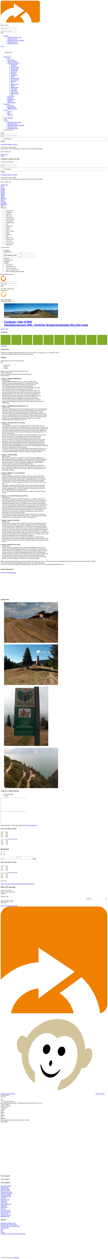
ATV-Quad (14, 89)
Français (3, 194)
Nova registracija (8, 117)
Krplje (12, 76)
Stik (8, 113)
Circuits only (9, 264)
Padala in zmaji (15, 93)
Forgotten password (12, 43)
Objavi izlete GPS (12, 39)
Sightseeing (14, 90)
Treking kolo (14, 70)
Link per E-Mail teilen (29, 884)
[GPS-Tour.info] (54, 22)
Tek (12, 82)
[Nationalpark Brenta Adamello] (54, 716)
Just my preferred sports (12, 270)
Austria (3, 329)
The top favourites (12, 61)
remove (6, 901)
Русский (3, 201)
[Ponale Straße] (54, 768)
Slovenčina (4, 203)
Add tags (3, 896)
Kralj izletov (10, 105)
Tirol (7, 329)
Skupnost (6, 104)
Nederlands (4, 198)
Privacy (3, 1232)
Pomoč (6, 36)
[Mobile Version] (4, 346)
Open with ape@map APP (8, 1093)
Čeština (3, 188)
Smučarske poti (15, 78)
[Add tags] (54, 898)
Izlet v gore (14, 72)
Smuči (7, 229)
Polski (2, 200)
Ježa (12, 95)
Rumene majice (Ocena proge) (9, 1224)
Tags (7, 896)
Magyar (3, 195)
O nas (6, 110)
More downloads (100, 1093)
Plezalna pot (14, 75)
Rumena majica (11, 107)
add (2, 901)
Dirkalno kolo (14, 69)
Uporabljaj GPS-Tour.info (14, 37)
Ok (2, 1121)
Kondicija (6, 261)
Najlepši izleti (11, 60)
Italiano (3, 197)
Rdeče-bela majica (12, 108)
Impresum (10, 114)
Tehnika (6, 263)
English (3, 191)
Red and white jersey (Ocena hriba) (10, 1226)
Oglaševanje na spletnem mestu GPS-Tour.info (13, 1233)
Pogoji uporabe (5, 1227)
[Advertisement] (54, 585)
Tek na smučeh (15, 79)
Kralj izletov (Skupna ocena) (8, 1223)
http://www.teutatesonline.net (8, 572)
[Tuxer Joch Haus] (54, 622)
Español (3, 192)
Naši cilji (9, 111)
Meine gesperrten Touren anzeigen (15, 271)
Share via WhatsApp (16, 884)
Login (2, 46)
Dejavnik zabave (8, 260)
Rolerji (12, 85)
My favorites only (11, 266)
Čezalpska (13, 66)
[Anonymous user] (4, 839)
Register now (4, 154)
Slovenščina (4, 204)
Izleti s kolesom (15, 67)
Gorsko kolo (14, 64)
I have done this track (8, 1101)
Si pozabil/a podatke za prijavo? (9, 144)
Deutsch (3, 189)
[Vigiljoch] (54, 664)
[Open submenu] (8, 36)
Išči (8, 58)
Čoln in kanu (14, 92)
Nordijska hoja (15, 84)
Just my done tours (11, 268)
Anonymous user (12, 839)
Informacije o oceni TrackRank (15, 40)
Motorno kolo (14, 87)
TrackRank (7, 250)
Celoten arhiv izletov (13, 63)
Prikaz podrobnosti (32, 825)
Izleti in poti (7, 57)
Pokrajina (6, 258)
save (11, 901)
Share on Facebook (6, 884)
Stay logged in (8, 138)
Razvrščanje (8, 299)
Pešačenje (13, 73)
